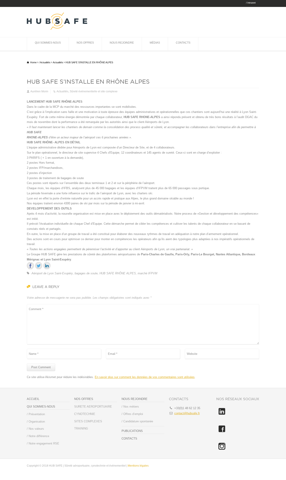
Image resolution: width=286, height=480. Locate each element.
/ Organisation (36, 421)
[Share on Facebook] (30, 265)
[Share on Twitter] (38, 265)
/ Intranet (251, 3)
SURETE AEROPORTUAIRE (93, 406)
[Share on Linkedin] (46, 265)
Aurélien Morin (39, 91)
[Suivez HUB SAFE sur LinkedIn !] (221, 416)
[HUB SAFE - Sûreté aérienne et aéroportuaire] (57, 28)
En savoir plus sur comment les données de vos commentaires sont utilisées (145, 377)
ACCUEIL (33, 399)
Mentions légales (138, 465)
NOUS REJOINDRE (122, 42)
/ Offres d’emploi (132, 414)
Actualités (62, 91)
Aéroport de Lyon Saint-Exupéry (52, 273)
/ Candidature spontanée (137, 421)
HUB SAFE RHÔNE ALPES (117, 273)
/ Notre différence (38, 436)
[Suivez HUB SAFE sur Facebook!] (221, 433)
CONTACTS (183, 42)
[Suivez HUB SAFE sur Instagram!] (221, 451)
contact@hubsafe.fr (187, 413)
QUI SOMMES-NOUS (48, 42)
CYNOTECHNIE (84, 414)
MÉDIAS (155, 42)
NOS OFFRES (85, 42)
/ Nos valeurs (35, 428)
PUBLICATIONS (132, 431)
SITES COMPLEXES (88, 421)
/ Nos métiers (130, 406)
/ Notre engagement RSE (43, 443)
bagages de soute (86, 273)
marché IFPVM (147, 273)
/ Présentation (36, 414)
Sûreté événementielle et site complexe (94, 91)
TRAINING (81, 428)
